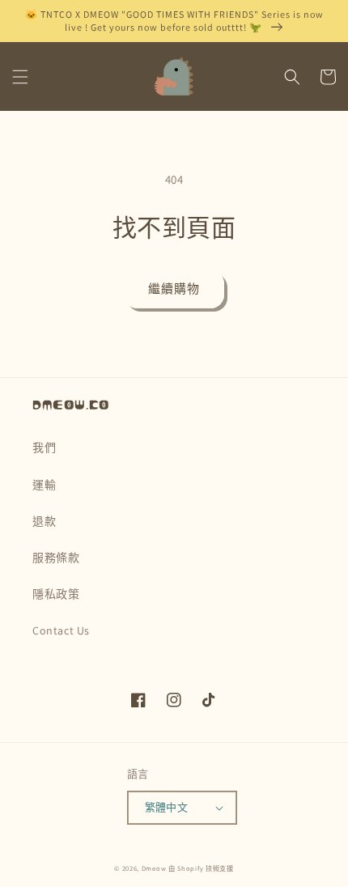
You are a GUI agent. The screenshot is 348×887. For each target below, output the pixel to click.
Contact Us (61, 630)
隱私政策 (55, 594)
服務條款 (55, 557)
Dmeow (154, 868)
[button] (20, 77)
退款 (44, 521)
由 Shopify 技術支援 (201, 868)
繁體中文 (167, 807)
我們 (44, 447)
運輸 (44, 484)
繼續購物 (174, 288)
